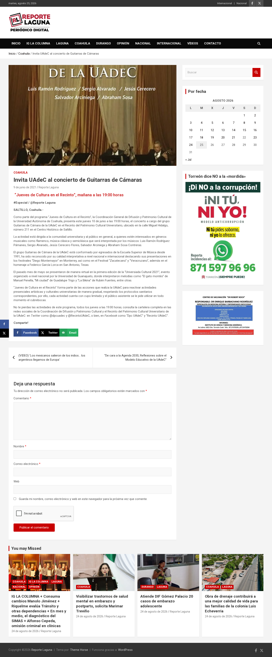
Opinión (123, 43)
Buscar (256, 72)
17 (190, 137)
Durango (103, 43)
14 (233, 130)
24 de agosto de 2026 (25, 631)
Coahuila (82, 43)
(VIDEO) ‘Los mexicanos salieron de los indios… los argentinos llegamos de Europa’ (52, 357)
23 (255, 137)
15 (244, 130)
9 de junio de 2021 (25, 187)
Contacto (212, 43)
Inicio (16, 43)
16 (255, 130)
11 (201, 130)
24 (190, 145)
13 (223, 130)
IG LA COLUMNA (38, 43)
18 (201, 137)
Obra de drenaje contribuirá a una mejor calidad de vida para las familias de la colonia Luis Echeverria (231, 603)
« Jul (188, 159)
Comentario (22, 398)
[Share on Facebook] (4, 324)
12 (212, 130)
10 (190, 130)
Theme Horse (79, 650)
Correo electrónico (27, 464)
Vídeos (192, 43)
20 (223, 137)
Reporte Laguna (49, 187)
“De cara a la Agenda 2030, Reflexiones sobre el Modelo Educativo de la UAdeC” (135, 357)
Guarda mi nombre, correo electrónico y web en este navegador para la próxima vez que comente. (83, 499)
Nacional (242, 3)
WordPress (125, 650)
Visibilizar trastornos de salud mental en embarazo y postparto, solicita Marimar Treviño (102, 603)
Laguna (62, 43)
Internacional (224, 3)
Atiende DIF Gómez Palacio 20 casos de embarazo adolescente (166, 601)
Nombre (20, 446)
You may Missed (26, 548)
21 (233, 137)
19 (212, 137)
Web (16, 481)
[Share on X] (4, 333)
